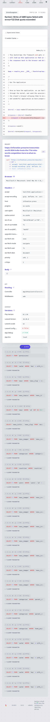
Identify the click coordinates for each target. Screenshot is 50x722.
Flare (39, 703)
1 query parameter (12, 370)
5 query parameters (13, 414)
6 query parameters (13, 429)
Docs (22, 705)
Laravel (30, 705)
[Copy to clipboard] (43, 160)
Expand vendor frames (13, 32)
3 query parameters (13, 603)
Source (14, 705)
